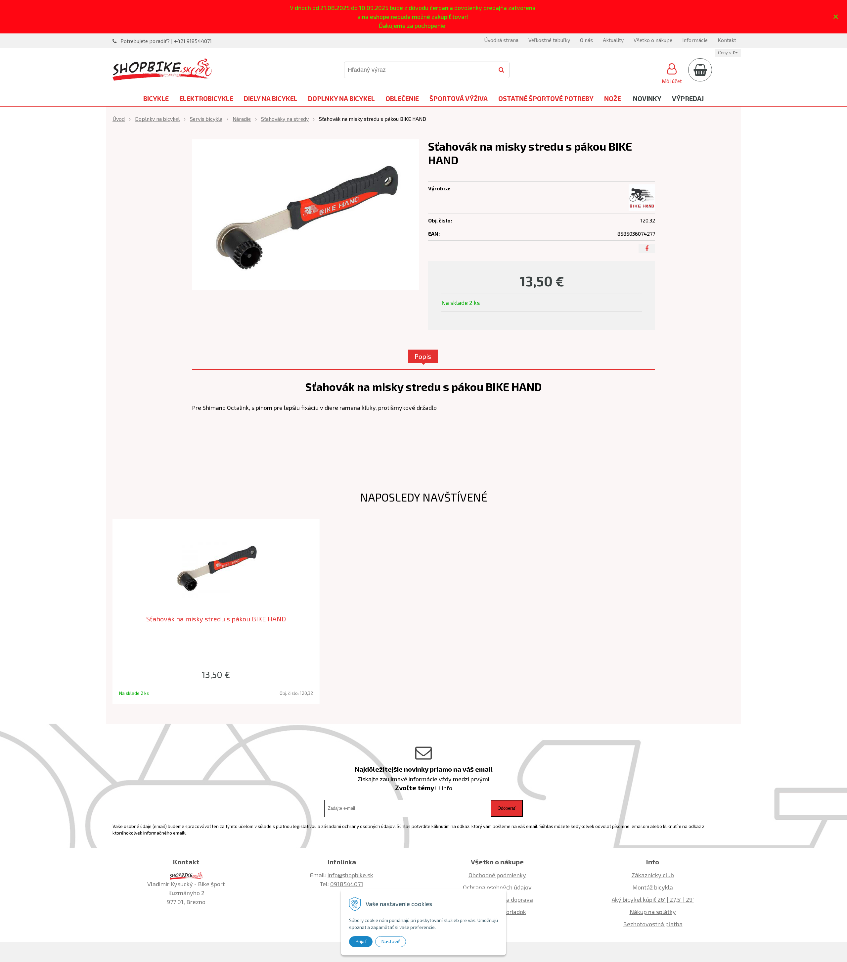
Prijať (360, 941)
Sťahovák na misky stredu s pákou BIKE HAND (216, 619)
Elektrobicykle (206, 98)
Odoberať (506, 808)
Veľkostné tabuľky (549, 40)
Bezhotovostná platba (653, 924)
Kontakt (727, 40)
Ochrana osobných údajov (497, 887)
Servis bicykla (206, 119)
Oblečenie (402, 98)
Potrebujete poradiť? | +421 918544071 (166, 41)
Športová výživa (458, 98)
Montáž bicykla (652, 887)
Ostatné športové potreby (546, 98)
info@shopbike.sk (350, 875)
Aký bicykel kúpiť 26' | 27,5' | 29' (653, 899)
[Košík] (700, 69)
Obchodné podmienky (497, 875)
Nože (612, 98)
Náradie (242, 119)
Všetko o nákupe (653, 40)
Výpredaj (688, 98)
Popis (423, 356)
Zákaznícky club (653, 875)
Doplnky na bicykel (341, 98)
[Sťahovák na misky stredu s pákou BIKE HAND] (305, 214)
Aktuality (613, 40)
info (447, 788)
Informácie (695, 40)
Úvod (118, 119)
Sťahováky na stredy (285, 119)
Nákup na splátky (653, 911)
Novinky (647, 98)
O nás (586, 40)
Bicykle (156, 98)
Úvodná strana (501, 40)
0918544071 (346, 884)
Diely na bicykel (270, 98)
